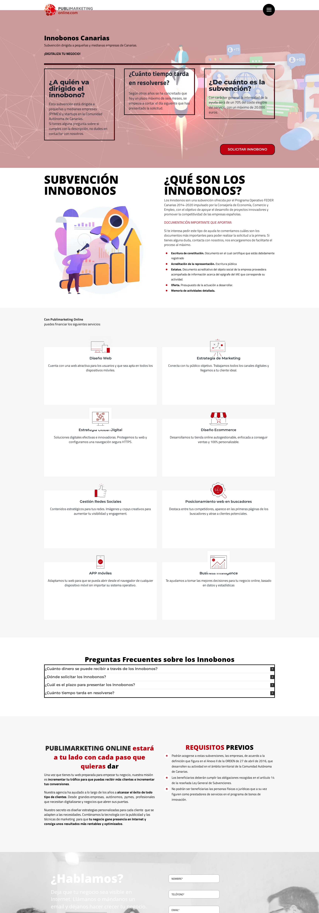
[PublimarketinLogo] (68, 5)
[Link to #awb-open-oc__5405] (269, 10)
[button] (159, 669)
